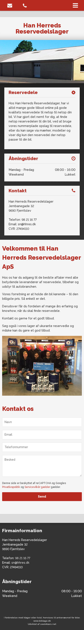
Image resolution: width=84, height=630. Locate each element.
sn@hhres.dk (27, 224)
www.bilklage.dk (42, 621)
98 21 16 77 (29, 219)
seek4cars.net (48, 624)
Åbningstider (23, 158)
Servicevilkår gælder (37, 487)
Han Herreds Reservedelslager (42, 28)
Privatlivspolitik (11, 487)
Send (42, 496)
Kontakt (17, 190)
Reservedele (23, 92)
